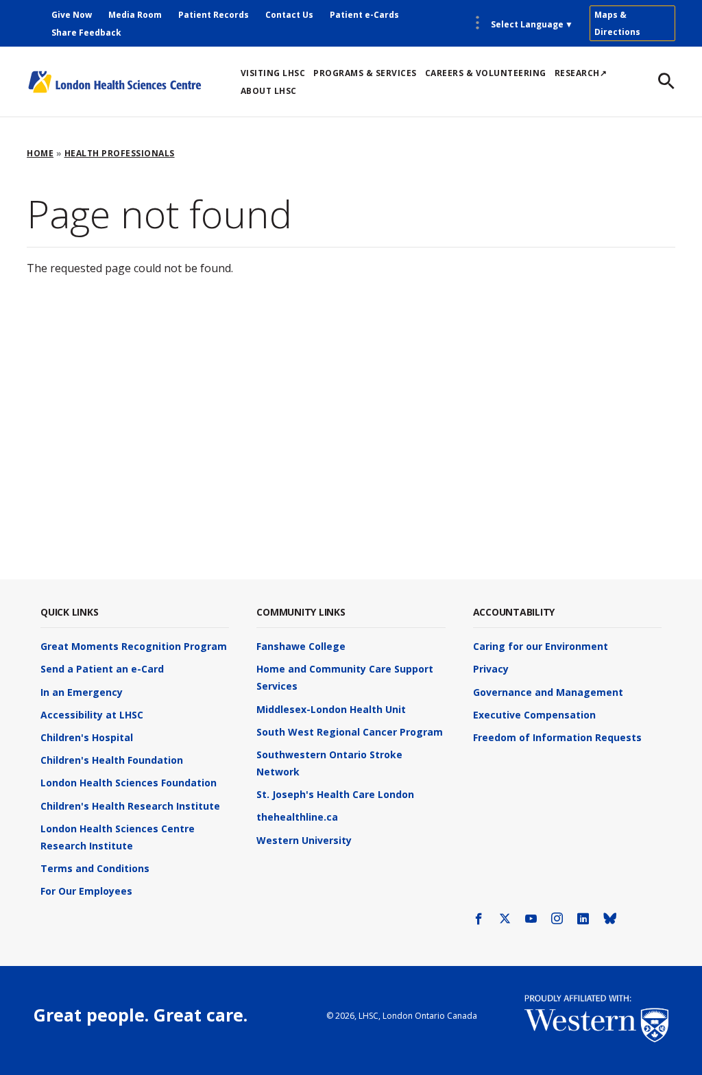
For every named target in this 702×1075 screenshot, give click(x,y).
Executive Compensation (534, 714)
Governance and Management (548, 692)
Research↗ (581, 73)
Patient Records (213, 15)
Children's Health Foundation (111, 759)
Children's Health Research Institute (130, 805)
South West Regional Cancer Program (349, 731)
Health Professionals (119, 153)
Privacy (491, 668)
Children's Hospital (86, 737)
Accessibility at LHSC (91, 714)
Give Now (71, 15)
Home (40, 153)
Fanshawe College (301, 646)
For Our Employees (86, 890)
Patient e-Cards (364, 15)
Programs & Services (365, 73)
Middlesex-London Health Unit (331, 709)
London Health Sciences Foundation (128, 782)
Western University (304, 840)
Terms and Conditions (94, 868)
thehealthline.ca (297, 816)
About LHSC (269, 91)
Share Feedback (86, 32)
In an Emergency (81, 692)
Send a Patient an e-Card (102, 668)
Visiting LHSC (273, 73)
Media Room (135, 15)
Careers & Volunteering (485, 73)
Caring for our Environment (540, 646)
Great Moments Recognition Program (133, 646)
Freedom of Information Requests (557, 737)
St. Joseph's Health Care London (335, 794)
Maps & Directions (617, 23)
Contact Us (289, 15)
